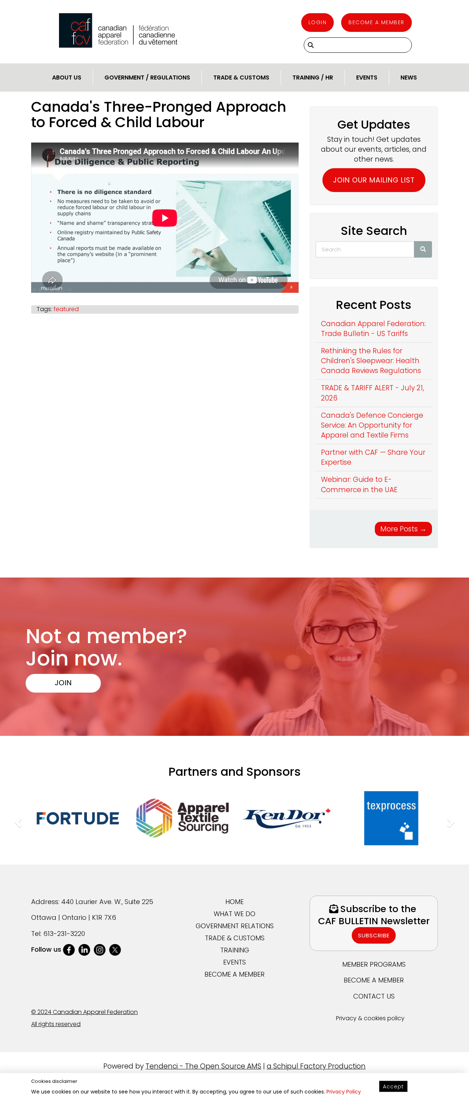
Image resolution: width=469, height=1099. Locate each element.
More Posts (403, 529)
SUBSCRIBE (373, 935)
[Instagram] (99, 949)
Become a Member (376, 22)
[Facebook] (69, 949)
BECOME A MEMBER (234, 974)
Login (318, 22)
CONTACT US (374, 996)
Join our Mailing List (374, 180)
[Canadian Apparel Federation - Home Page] (118, 30)
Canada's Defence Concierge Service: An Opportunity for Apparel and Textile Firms (372, 425)
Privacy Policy (343, 1091)
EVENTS (234, 962)
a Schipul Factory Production (316, 1066)
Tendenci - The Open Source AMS (203, 1066)
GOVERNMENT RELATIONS (235, 925)
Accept (393, 1086)
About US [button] (66, 77)
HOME (234, 901)
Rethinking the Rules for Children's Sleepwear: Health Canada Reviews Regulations (371, 361)
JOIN (63, 682)
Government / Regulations (147, 77)
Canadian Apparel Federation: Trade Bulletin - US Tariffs (373, 329)
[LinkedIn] (84, 949)
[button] (17, 820)
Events (366, 77)
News (408, 77)
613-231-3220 (64, 933)
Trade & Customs (241, 77)
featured (66, 309)
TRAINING (234, 950)
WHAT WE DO (234, 913)
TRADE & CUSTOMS (235, 938)
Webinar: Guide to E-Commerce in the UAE (359, 484)
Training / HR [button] (312, 77)
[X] (115, 949)
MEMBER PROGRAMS (374, 964)
